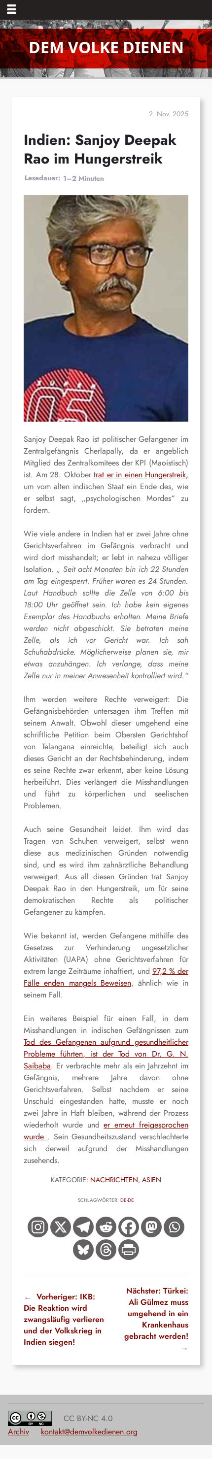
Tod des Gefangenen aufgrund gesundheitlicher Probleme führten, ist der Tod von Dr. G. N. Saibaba (106, 1053)
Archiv (18, 1431)
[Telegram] (83, 1227)
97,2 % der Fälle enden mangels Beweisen (106, 977)
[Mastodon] (151, 1227)
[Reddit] (106, 1227)
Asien (151, 1180)
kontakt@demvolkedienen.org (89, 1431)
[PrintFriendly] (128, 1249)
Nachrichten (114, 1180)
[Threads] (106, 1249)
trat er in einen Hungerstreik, (141, 474)
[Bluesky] (83, 1249)
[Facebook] (128, 1227)
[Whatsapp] (174, 1227)
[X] (60, 1227)
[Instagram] (38, 1227)
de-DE (127, 1200)
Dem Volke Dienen (106, 47)
